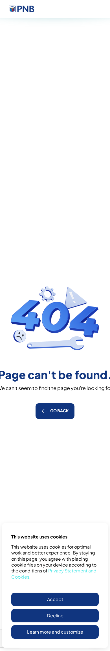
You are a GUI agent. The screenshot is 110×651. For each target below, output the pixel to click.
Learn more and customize (55, 632)
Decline (55, 615)
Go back (59, 410)
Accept (55, 599)
